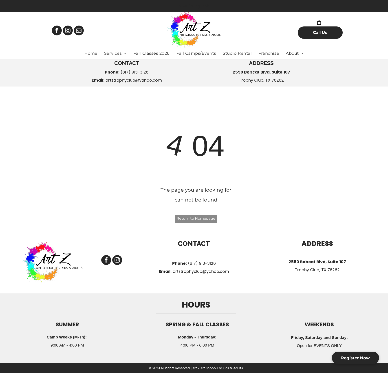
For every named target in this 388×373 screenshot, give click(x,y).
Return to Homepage (195, 218)
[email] (79, 31)
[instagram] (68, 31)
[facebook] (57, 31)
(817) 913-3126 (134, 72)
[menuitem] (91, 53)
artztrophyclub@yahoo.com (134, 80)
